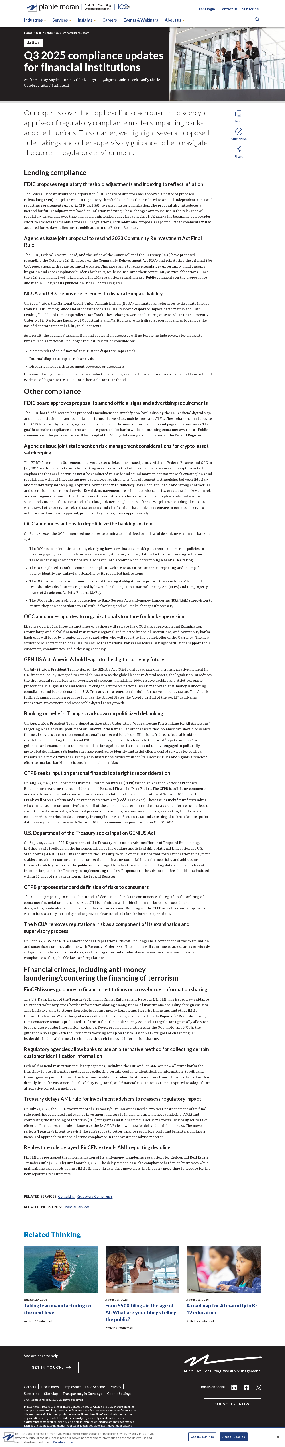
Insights (85, 20)
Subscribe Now (232, 1404)
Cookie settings (119, 1393)
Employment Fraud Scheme (84, 1386)
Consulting (66, 1196)
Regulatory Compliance (94, 1196)
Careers (109, 20)
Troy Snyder (50, 80)
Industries (33, 20)
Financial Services (76, 1207)
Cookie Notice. (63, 1442)
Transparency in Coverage (82, 1393)
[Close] (278, 1437)
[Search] (257, 20)
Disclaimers (50, 1386)
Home (28, 32)
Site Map (51, 1393)
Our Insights (44, 32)
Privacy (115, 1386)
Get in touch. (47, 1367)
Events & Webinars (141, 20)
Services (60, 20)
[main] (142, 723)
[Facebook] (246, 1387)
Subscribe (250, 9)
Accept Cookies (233, 1436)
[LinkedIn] (234, 1387)
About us (173, 20)
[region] (142, 1437)
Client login (205, 9)
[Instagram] (258, 1387)
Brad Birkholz (75, 80)
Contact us (229, 9)
